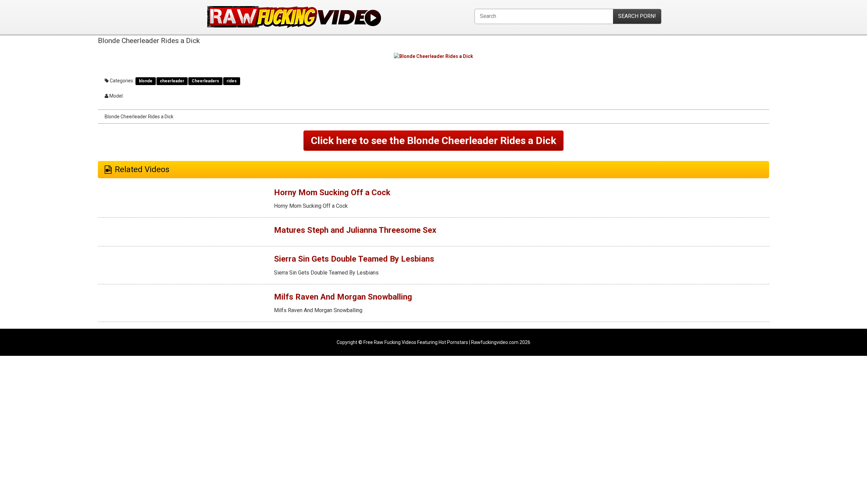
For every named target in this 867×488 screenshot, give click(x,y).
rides (232, 81)
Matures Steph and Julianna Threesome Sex (355, 230)
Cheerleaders (205, 81)
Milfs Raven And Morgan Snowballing (343, 297)
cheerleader (172, 81)
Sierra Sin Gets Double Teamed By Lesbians (354, 259)
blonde (145, 81)
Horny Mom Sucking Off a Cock (332, 192)
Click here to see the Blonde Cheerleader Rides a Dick (433, 140)
